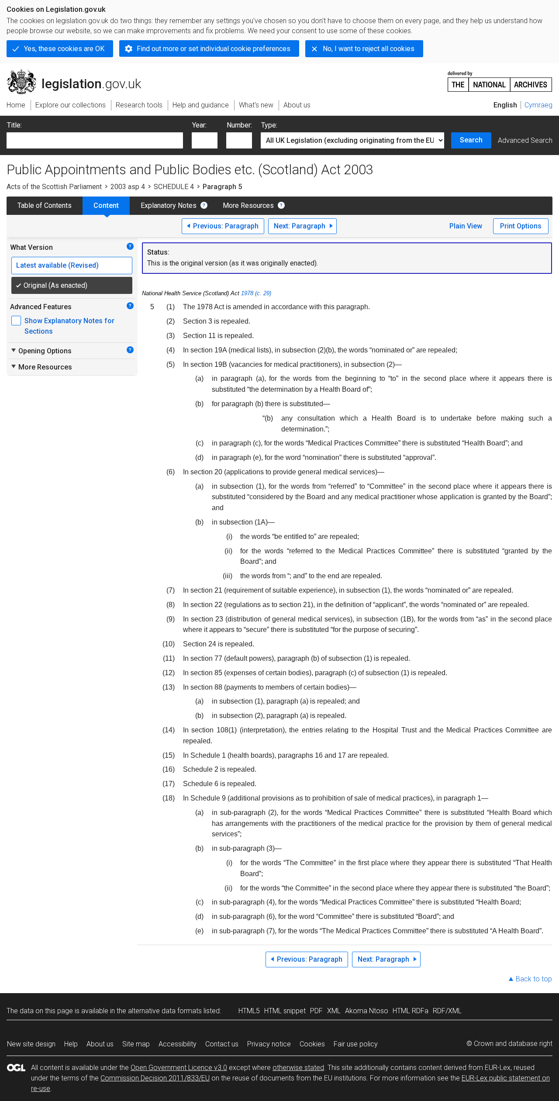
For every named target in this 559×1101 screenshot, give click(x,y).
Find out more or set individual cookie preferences (213, 49)
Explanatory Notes (169, 205)
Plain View (465, 226)
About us (100, 1044)
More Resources (248, 205)
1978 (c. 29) (256, 293)
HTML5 (249, 1011)
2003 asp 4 (127, 187)
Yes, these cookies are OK (64, 49)
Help (71, 1044)
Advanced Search (525, 140)
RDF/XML (447, 1011)
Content (106, 205)
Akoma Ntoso (366, 1011)
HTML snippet (285, 1011)
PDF (316, 1011)
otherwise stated (298, 1067)
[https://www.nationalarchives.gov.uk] (500, 78)
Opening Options (41, 350)
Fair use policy (356, 1044)
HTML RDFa (410, 1011)
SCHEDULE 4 (174, 187)
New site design (31, 1044)
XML (334, 1011)
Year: (199, 125)
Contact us (221, 1044)
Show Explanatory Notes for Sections (69, 326)
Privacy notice (269, 1044)
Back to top (534, 979)
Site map (136, 1044)
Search (471, 140)
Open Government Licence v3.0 (179, 1067)
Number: (239, 125)
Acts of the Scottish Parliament (54, 187)
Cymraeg (538, 105)
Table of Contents (44, 205)
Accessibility (178, 1044)
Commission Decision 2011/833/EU (155, 1078)
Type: (269, 125)
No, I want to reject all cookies (368, 49)
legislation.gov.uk (79, 73)
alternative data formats (165, 1011)
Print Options (521, 226)
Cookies (312, 1044)
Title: (14, 125)
